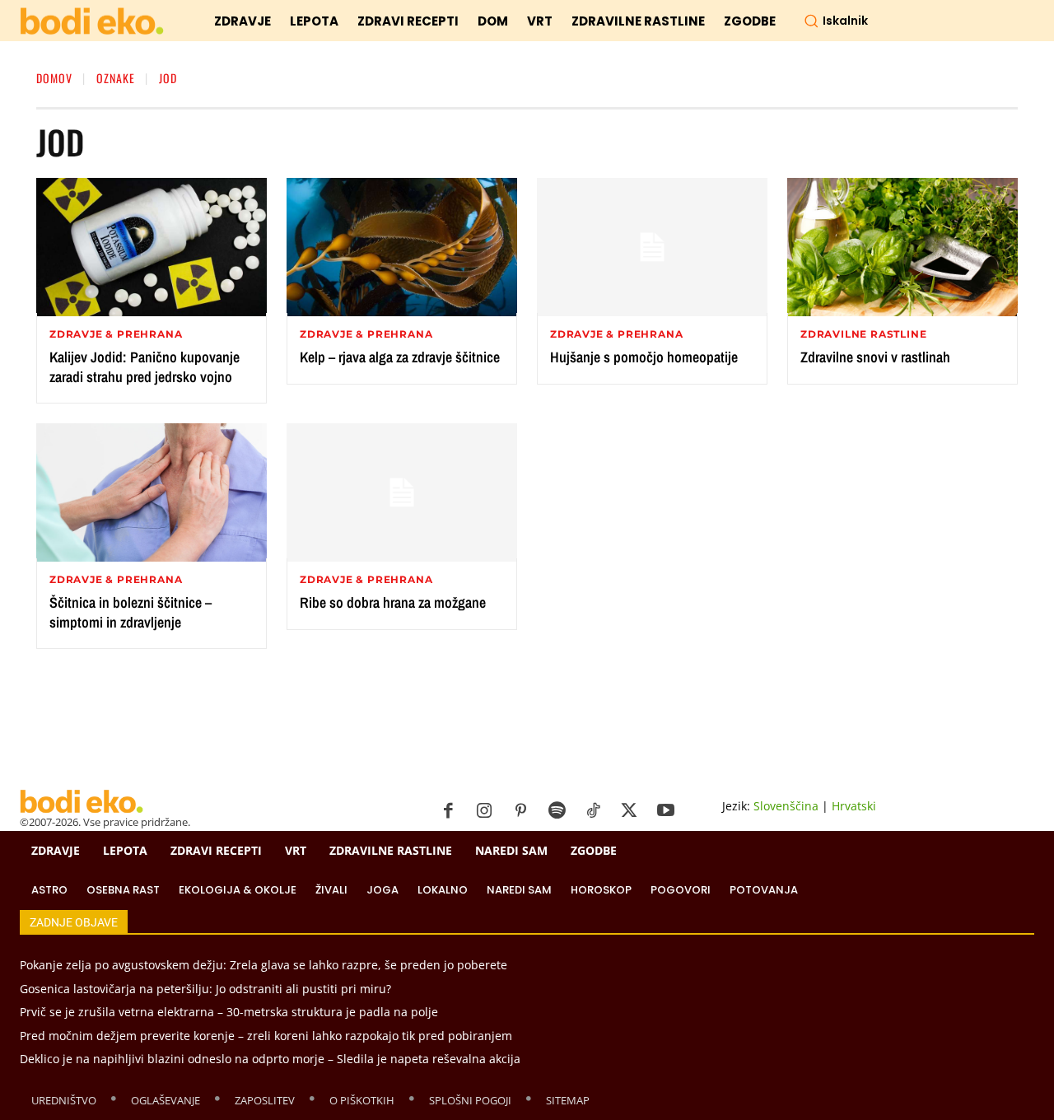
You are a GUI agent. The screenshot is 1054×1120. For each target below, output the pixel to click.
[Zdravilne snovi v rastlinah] (902, 247)
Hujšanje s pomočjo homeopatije (644, 357)
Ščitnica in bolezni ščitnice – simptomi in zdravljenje (130, 612)
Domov (54, 77)
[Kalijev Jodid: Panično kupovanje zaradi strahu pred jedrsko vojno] (151, 247)
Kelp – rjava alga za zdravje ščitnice (400, 357)
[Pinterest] (520, 811)
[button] (836, 20)
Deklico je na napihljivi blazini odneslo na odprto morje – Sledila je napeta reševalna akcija (270, 1058)
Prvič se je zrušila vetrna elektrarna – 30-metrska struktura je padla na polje (229, 1012)
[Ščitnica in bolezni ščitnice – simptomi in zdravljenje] (151, 492)
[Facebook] (448, 811)
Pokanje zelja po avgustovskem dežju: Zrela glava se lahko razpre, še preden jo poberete (263, 965)
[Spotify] (556, 811)
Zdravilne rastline (863, 334)
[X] (629, 811)
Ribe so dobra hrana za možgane (393, 602)
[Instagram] (484, 811)
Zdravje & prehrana (115, 334)
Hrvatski (854, 806)
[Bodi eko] (92, 22)
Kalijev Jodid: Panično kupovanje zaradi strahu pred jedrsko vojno (144, 366)
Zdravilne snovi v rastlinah (875, 357)
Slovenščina (785, 806)
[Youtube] (665, 811)
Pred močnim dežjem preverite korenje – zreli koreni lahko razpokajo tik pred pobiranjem (266, 1035)
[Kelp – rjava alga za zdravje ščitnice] (402, 247)
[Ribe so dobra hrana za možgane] (402, 492)
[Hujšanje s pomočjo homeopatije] (652, 247)
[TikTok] (593, 811)
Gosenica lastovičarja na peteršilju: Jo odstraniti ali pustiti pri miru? (205, 988)
